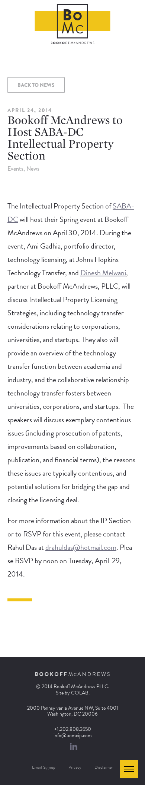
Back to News (36, 85)
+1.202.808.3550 (72, 729)
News (32, 168)
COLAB (79, 693)
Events (15, 168)
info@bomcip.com (73, 735)
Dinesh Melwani (103, 272)
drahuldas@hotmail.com (80, 547)
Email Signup (43, 767)
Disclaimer (103, 767)
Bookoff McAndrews (72, 24)
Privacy (74, 767)
